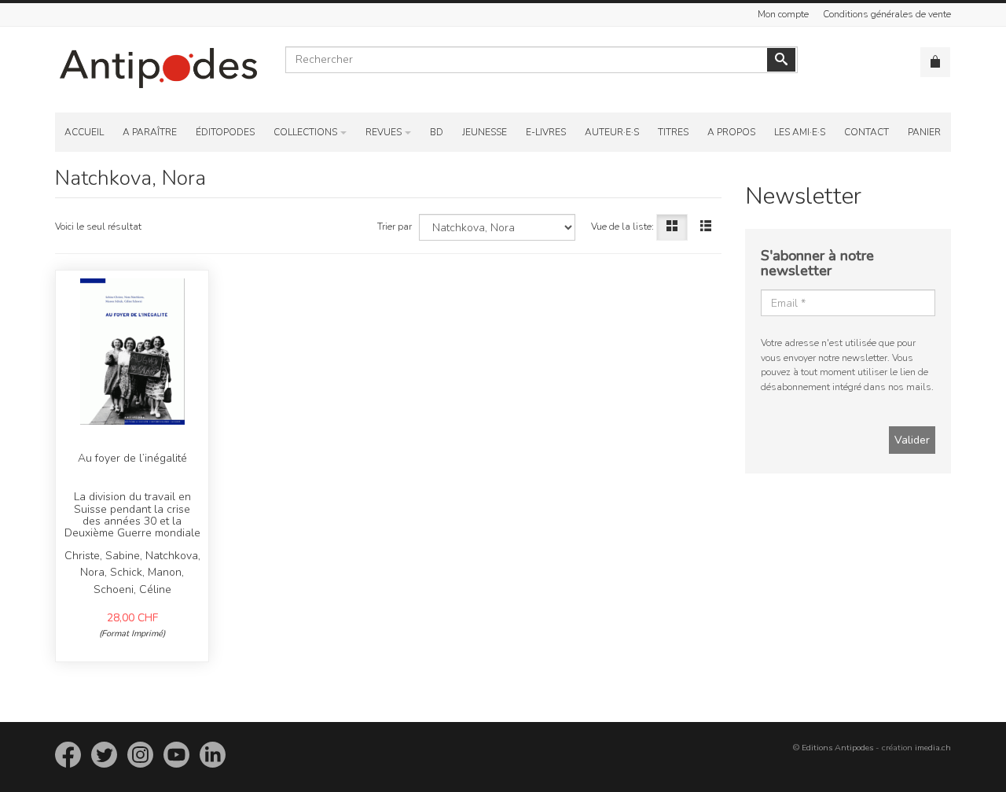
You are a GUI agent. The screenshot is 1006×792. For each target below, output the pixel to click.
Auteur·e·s (612, 132)
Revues (383, 132)
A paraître (150, 132)
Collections (305, 132)
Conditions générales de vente (887, 14)
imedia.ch (933, 747)
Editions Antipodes (837, 747)
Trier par (394, 226)
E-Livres (546, 132)
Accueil (84, 132)
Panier (924, 132)
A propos (731, 132)
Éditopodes (225, 132)
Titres (673, 132)
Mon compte (783, 14)
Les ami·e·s (799, 132)
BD (436, 132)
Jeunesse (484, 132)
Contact (866, 132)
